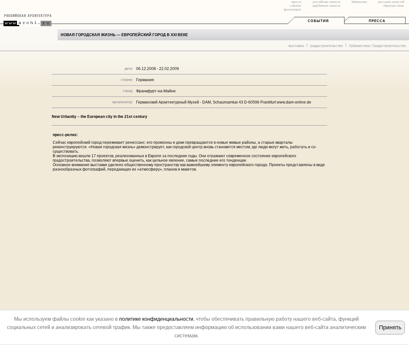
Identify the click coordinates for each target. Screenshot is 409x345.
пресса (296, 2)
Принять (390, 327)
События (318, 21)
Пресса (377, 21)
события (295, 5)
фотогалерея (292, 9)
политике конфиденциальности (156, 319)
